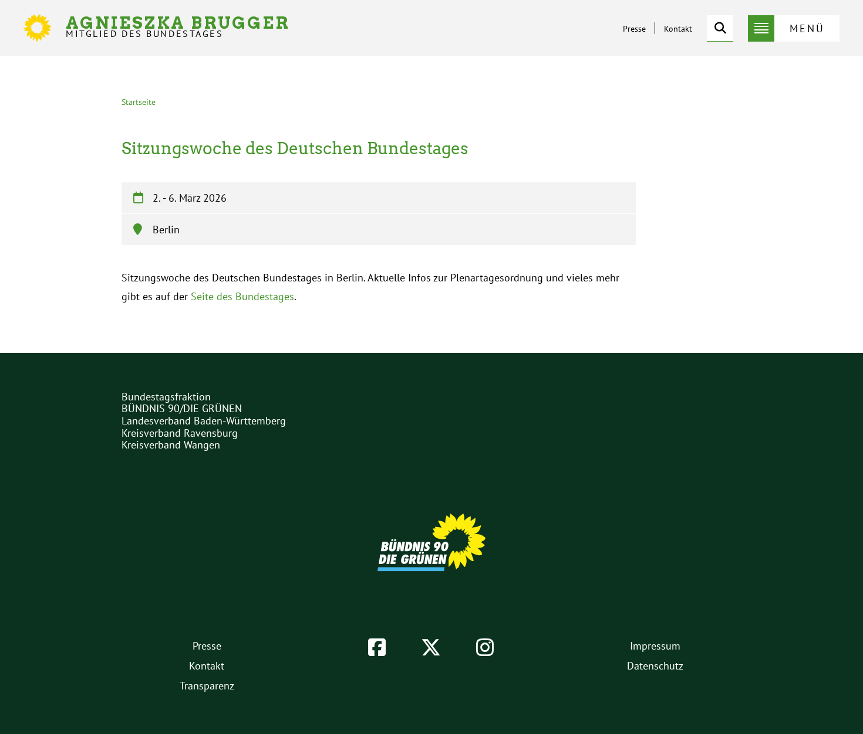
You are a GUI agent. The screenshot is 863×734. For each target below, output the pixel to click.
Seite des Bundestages (242, 296)
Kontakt (678, 28)
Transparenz (207, 685)
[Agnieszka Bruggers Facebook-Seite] (377, 647)
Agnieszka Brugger (178, 26)
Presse (634, 28)
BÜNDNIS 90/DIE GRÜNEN (182, 408)
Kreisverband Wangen (171, 444)
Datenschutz (655, 665)
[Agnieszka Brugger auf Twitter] (431, 647)
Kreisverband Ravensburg (180, 433)
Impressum (655, 646)
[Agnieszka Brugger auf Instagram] (485, 647)
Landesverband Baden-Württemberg (204, 420)
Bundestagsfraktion (166, 396)
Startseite (139, 102)
